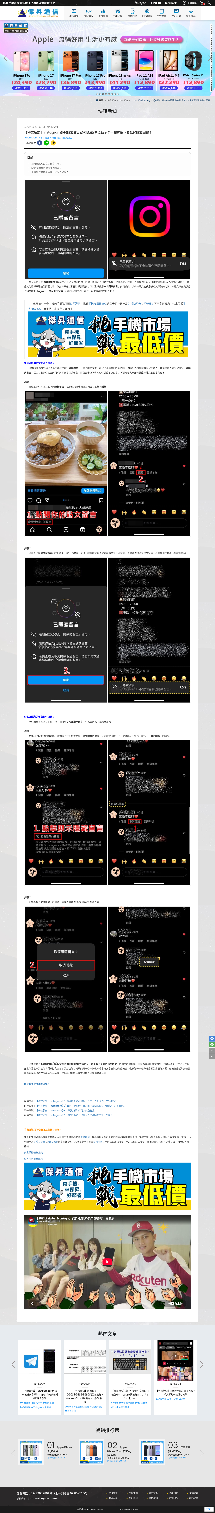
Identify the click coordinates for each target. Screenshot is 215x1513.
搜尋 (209, 3)
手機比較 (117, 16)
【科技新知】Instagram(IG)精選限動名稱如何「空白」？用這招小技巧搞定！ (77, 1101)
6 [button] (112, 94)
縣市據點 (153, 1493)
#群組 (48, 1407)
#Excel (114, 1407)
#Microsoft (96, 1406)
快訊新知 (176, 16)
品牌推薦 (133, 1493)
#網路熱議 (25, 1407)
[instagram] (141, 3)
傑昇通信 (75, 303)
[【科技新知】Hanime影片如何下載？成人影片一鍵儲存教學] (175, 1361)
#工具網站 (172, 1399)
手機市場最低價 (97, 303)
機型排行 (88, 16)
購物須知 (173, 1497)
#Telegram (37, 1407)
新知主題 (113, 1497)
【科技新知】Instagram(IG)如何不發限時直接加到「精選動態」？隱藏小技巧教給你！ (81, 1105)
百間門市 (98, 1141)
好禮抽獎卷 (134, 303)
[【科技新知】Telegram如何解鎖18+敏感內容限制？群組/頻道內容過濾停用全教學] (39, 1361)
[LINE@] (155, 3)
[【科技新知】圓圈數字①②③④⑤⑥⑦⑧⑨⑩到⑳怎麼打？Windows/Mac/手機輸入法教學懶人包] (85, 1361)
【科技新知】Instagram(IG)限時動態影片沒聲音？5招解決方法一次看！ (74, 1115)
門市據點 (147, 16)
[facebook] (170, 3)
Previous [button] (6, 58)
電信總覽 (193, 1493)
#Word (69, 1406)
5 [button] (109, 94)
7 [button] (115, 94)
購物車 (204, 4)
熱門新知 (153, 1497)
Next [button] (209, 58)
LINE (212, 1045)
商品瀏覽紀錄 (212, 1050)
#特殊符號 (70, 1410)
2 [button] (100, 94)
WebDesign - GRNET (129, 1509)
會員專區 (192, 3)
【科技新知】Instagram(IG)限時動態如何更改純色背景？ (66, 1110)
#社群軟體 (43, 137)
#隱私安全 (36, 1402)
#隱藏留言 (66, 137)
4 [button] (106, 94)
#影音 (182, 1399)
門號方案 (161, 16)
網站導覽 (193, 1497)
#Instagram (30, 137)
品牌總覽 (113, 1493)
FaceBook (212, 1038)
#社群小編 (55, 137)
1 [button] (97, 94)
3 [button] (103, 94)
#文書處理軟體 (81, 1406)
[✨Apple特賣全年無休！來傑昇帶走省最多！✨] (107, 58)
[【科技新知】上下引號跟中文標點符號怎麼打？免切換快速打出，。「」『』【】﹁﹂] (130, 1361)
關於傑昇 (191, 16)
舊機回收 (132, 16)
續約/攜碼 (53, 1141)
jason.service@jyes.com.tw (43, 1498)
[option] (107, 58)
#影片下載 (161, 1399)
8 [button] (118, 94)
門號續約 (149, 303)
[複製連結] (53, 142)
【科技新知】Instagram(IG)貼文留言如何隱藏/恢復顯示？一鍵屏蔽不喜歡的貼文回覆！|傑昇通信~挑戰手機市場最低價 (43, 16)
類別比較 (133, 1497)
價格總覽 (74, 16)
